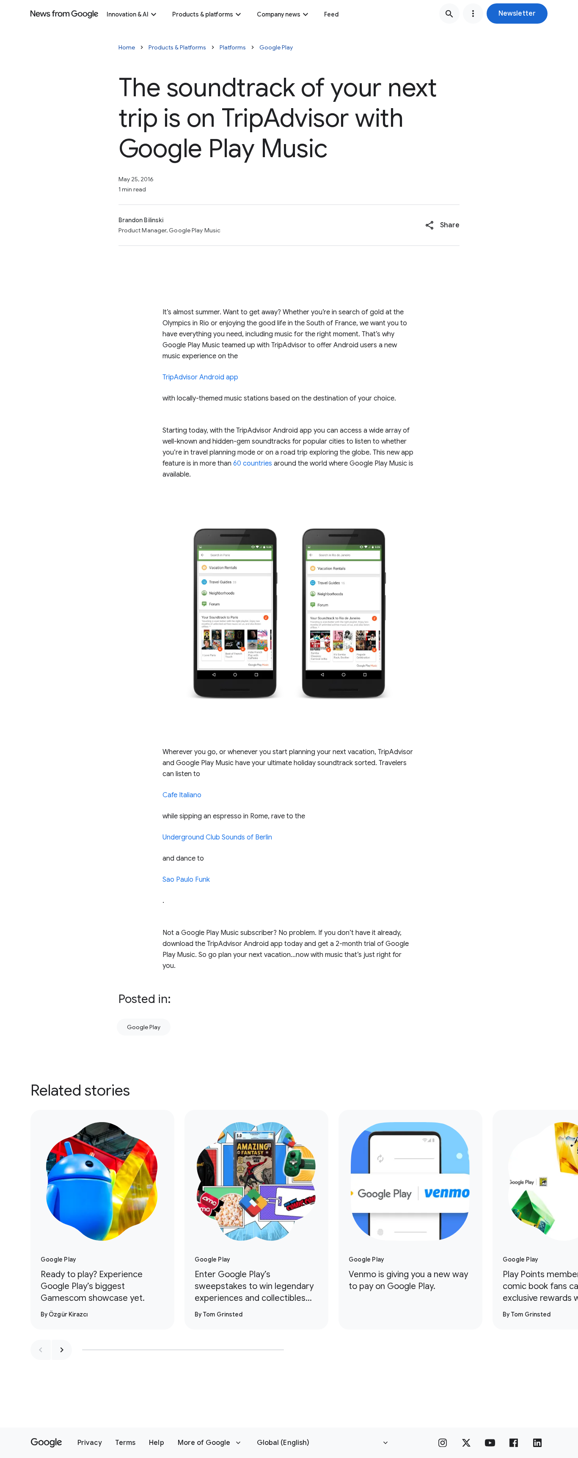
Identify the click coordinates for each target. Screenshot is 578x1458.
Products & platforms (202, 14)
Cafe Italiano (181, 795)
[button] (517, 13)
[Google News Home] (64, 13)
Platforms (233, 47)
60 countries (252, 463)
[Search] (449, 13)
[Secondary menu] (473, 13)
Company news (278, 14)
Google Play (276, 47)
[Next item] (62, 1350)
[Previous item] (40, 1350)
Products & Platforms (177, 47)
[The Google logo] (46, 1443)
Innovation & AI (128, 14)
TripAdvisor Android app (200, 377)
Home (126, 47)
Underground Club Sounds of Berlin (217, 837)
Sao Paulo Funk (186, 879)
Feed (331, 14)
